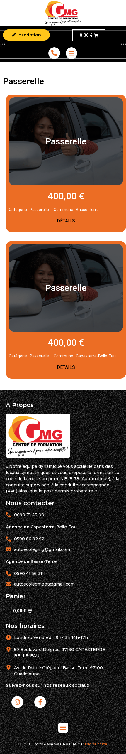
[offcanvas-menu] (71, 53)
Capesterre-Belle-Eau (96, 356)
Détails (66, 221)
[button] (63, 728)
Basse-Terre (87, 209)
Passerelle (39, 209)
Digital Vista (96, 744)
